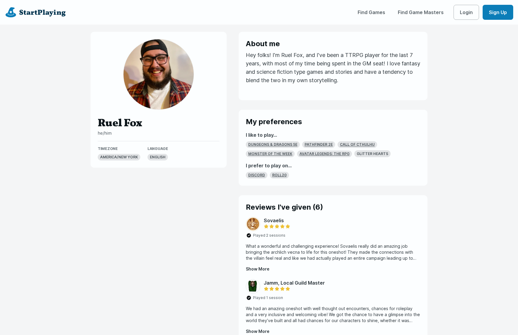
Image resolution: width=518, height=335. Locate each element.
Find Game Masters (421, 12)
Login (466, 12)
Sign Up (498, 12)
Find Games (371, 12)
